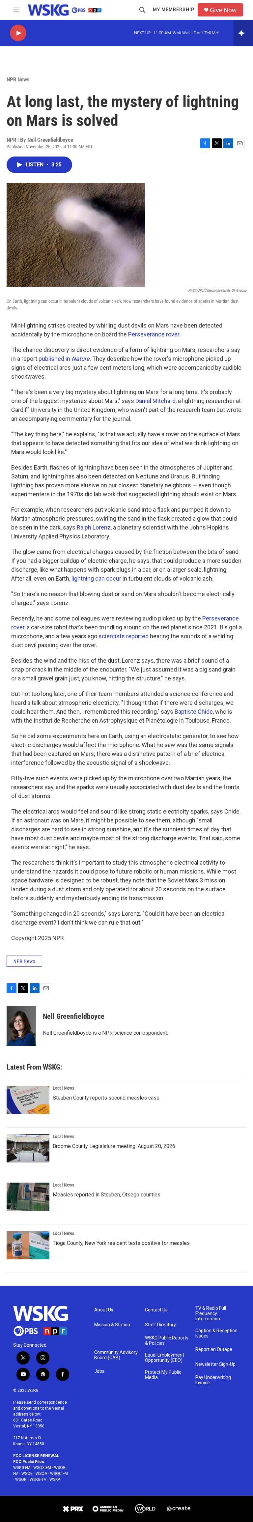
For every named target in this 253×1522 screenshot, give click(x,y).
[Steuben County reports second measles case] (28, 1100)
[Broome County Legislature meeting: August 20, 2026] (28, 1148)
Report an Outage (213, 1349)
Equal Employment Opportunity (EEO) (164, 1358)
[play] (18, 33)
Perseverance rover (153, 334)
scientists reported (123, 636)
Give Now (223, 10)
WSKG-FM (21, 1467)
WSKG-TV (38, 1479)
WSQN (21, 1479)
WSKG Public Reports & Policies (166, 1340)
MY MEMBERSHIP (173, 9)
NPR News (18, 79)
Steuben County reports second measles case (106, 1098)
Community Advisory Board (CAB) (116, 1355)
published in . (65, 358)
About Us (103, 1309)
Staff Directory (160, 1324)
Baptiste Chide (194, 711)
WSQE (27, 1473)
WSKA (54, 1479)
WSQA (41, 1473)
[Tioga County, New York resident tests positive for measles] (28, 1245)
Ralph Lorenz (94, 527)
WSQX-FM (42, 1467)
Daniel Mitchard (155, 400)
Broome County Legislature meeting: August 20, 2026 (114, 1146)
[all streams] (243, 33)
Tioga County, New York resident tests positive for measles (121, 1243)
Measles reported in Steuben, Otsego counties (106, 1195)
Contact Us (156, 1309)
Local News (63, 1088)
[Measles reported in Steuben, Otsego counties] (28, 1197)
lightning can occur (96, 578)
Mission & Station (112, 1324)
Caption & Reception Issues (216, 1333)
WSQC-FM (59, 1473)
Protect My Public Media (163, 1375)
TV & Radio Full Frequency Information (210, 1313)
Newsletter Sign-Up (215, 1364)
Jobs (99, 1371)
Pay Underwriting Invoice (213, 1380)
